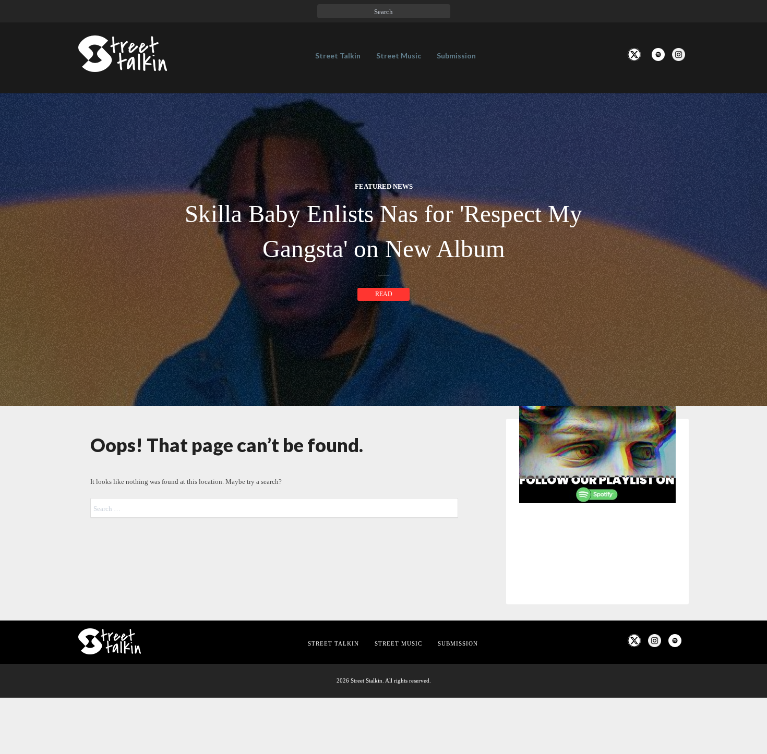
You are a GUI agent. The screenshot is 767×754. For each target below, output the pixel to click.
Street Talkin (338, 55)
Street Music (398, 55)
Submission (456, 55)
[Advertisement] (597, 685)
